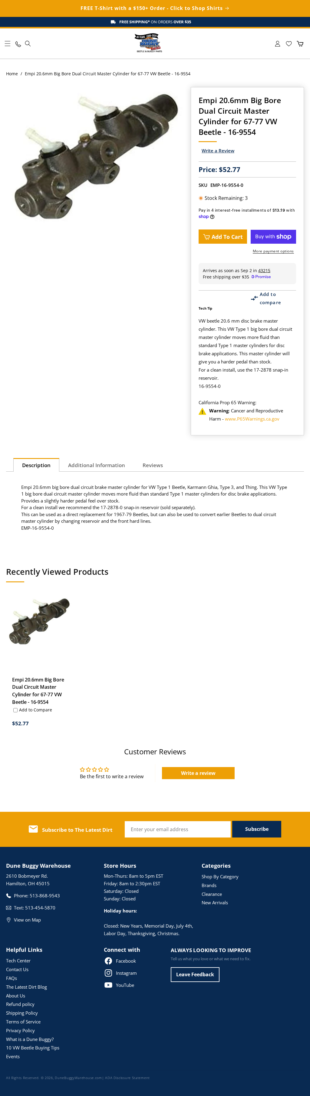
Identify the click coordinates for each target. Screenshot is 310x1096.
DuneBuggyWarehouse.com (78, 1077)
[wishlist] (288, 43)
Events (13, 1056)
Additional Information (96, 465)
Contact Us (17, 969)
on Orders (155, 21)
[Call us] (17, 43)
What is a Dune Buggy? (30, 1039)
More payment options (273, 251)
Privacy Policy (20, 1030)
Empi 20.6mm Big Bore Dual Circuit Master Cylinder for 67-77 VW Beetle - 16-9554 (38, 691)
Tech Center (18, 961)
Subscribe (257, 829)
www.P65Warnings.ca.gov (252, 419)
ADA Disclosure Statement (127, 1077)
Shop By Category (220, 876)
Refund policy (20, 1004)
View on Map (27, 920)
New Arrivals (215, 902)
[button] (7, 43)
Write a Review (218, 151)
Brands (209, 885)
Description (36, 465)
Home (12, 73)
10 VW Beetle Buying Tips (32, 1048)
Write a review (198, 773)
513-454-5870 (40, 908)
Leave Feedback (195, 974)
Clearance (212, 894)
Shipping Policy (22, 1013)
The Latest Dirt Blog (26, 987)
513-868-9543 (45, 896)
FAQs (11, 978)
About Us (15, 996)
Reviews (153, 465)
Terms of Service (23, 1022)
